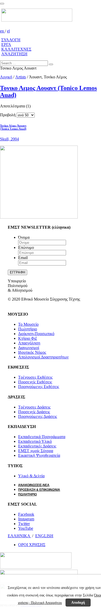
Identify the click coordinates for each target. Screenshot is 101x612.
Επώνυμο (26, 247)
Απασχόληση (29, 343)
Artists (20, 77)
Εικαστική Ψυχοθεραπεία (39, 455)
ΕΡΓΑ (6, 44)
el (8, 31)
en (2, 31)
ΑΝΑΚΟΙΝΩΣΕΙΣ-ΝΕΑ (33, 485)
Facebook (26, 514)
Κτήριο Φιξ (27, 338)
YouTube (25, 528)
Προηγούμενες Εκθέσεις (38, 386)
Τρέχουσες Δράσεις (34, 407)
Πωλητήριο (27, 329)
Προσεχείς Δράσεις (34, 412)
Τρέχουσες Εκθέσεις (35, 377)
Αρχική (6, 77)
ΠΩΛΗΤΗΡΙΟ (27, 494)
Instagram (26, 519)
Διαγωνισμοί (28, 347)
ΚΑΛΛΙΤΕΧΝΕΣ (16, 49)
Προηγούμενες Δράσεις (37, 416)
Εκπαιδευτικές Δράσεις (37, 446)
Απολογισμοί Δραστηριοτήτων (43, 357)
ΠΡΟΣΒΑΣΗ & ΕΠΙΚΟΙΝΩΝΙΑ (39, 490)
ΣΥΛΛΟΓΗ (10, 40)
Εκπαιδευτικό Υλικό (35, 441)
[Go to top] (2, 3)
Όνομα (24, 237)
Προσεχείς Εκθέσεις (35, 382)
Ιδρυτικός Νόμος (32, 352)
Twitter (24, 523)
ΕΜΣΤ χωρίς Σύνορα (35, 450)
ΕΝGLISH (44, 536)
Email (23, 257)
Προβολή (8, 115)
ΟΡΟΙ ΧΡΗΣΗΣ (31, 544)
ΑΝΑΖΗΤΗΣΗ (14, 54)
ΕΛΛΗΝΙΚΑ (19, 536)
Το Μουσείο (28, 324)
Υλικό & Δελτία (31, 476)
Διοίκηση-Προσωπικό (36, 333)
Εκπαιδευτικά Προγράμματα (41, 436)
